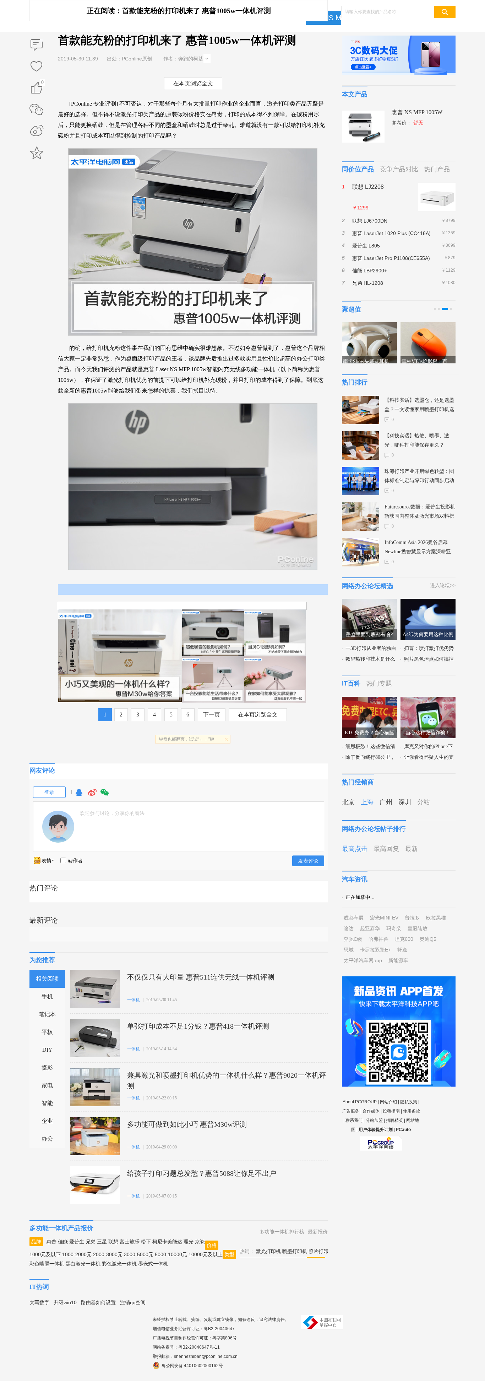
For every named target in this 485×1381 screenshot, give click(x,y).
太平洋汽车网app (363, 960)
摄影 (47, 1068)
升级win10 (65, 1302)
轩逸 (402, 950)
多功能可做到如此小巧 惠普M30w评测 (187, 1124)
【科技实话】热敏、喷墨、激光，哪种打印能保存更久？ (417, 440)
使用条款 (411, 1111)
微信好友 (36, 109)
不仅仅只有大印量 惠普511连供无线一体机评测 (200, 977)
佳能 (63, 1241)
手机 (47, 996)
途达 (349, 928)
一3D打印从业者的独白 (370, 648)
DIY (47, 1050)
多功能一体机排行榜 (282, 1232)
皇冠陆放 (417, 928)
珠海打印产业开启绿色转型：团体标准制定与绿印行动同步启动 (419, 476)
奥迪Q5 (428, 939)
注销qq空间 (133, 1302)
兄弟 (91, 1241)
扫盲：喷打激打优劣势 (429, 648)
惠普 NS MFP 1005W (417, 112)
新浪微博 (36, 131)
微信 (104, 795)
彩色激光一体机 (119, 1264)
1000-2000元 (77, 1254)
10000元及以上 (206, 1254)
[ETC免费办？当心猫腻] (369, 701)
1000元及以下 (45, 1254)
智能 (47, 1103)
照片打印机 (321, 1251)
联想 (113, 1241)
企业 (47, 1121)
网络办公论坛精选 (367, 586)
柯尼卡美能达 (167, 1241)
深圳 (404, 802)
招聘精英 (394, 1120)
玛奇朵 (393, 928)
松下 (146, 1241)
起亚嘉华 (370, 928)
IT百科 (351, 683)
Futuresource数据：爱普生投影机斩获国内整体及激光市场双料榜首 (420, 512)
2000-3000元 (107, 1254)
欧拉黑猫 (436, 918)
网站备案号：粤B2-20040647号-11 (186, 1347)
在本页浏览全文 (193, 83)
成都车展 (354, 918)
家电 (47, 1085)
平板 (47, 1032)
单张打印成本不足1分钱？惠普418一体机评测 (198, 1026)
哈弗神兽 (378, 939)
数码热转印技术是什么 (370, 659)
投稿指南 (391, 1111)
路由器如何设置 (98, 1302)
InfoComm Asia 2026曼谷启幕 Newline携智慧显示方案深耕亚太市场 (418, 548)
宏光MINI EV (384, 918)
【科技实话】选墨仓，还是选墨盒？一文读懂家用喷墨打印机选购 (419, 406)
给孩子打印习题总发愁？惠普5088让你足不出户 (201, 1173)
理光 (189, 1241)
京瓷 (200, 1241)
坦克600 (404, 939)
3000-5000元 (138, 1254)
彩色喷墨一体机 (46, 1264)
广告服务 (350, 1111)
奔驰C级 (353, 939)
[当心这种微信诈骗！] (428, 701)
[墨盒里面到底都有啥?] (369, 603)
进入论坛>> (443, 585)
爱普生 (76, 1241)
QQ (79, 795)
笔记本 (47, 1014)
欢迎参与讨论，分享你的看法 (112, 813)
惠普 (51, 1241)
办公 (47, 1139)
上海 (367, 802)
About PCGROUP (360, 1101)
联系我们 (354, 1120)
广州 (386, 802)
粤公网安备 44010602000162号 (192, 1365)
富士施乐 (130, 1241)
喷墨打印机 (294, 1251)
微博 (92, 795)
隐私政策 (408, 1101)
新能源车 (398, 960)
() (42, 83)
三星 (102, 1241)
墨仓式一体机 (153, 1264)
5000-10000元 (171, 1254)
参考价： (407, 123)
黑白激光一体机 (83, 1264)
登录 (49, 792)
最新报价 (318, 1232)
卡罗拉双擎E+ (375, 950)
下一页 (211, 714)
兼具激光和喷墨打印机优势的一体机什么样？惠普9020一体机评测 (226, 1080)
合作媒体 (371, 1111)
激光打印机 (268, 1251)
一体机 (133, 999)
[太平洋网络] (381, 1140)
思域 (349, 950)
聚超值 (351, 309)
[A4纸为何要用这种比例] (428, 603)
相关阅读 (47, 979)
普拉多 (412, 918)
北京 (348, 802)
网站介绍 (388, 1101)
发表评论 (308, 861)
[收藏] (36, 66)
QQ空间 (36, 152)
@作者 (75, 860)
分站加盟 (374, 1120)
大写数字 (39, 1302)
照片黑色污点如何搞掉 (429, 659)
